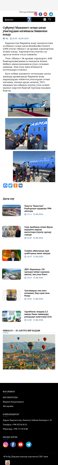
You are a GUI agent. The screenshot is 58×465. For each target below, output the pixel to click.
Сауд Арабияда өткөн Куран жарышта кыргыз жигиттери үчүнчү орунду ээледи (38, 231)
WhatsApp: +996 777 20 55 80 (15, 429)
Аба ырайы (6, 13)
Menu (9, 20)
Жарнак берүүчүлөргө (13, 402)
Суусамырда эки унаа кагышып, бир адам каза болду (37, 293)
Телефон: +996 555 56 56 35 (15, 424)
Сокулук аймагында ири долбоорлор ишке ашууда (37, 252)
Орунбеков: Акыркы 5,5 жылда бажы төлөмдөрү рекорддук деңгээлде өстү (38, 314)
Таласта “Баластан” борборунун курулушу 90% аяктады (37, 208)
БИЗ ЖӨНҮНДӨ (10, 397)
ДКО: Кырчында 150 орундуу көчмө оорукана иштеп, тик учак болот (37, 272)
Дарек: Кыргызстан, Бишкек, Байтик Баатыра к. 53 (27, 420)
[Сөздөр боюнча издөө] (49, 19)
